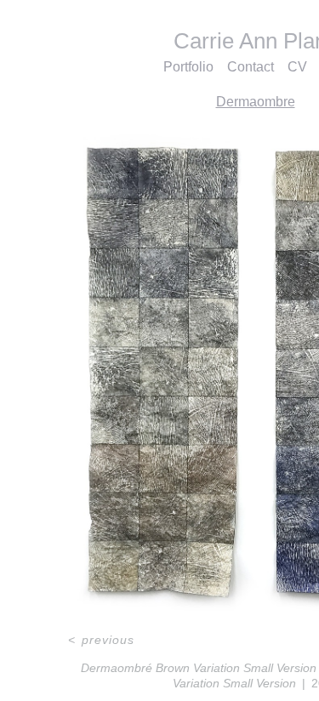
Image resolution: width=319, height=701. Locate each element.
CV (300, 67)
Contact (255, 67)
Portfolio (190, 67)
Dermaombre (255, 101)
